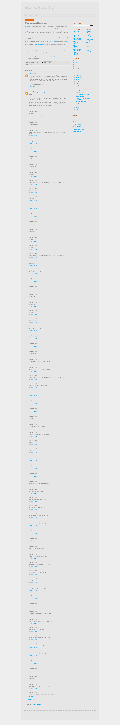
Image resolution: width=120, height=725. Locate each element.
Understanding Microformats (77, 50)
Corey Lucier (77, 128)
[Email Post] (42, 62)
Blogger (62, 716)
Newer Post (28, 702)
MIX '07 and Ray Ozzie (81, 101)
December (78, 71)
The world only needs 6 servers (49, 41)
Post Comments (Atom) (36, 704)
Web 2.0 (32, 64)
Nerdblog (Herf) (77, 118)
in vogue (66, 41)
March (77, 105)
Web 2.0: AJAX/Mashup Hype (89, 52)
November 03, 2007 (33, 168)
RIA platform (45, 53)
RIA (29, 64)
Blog (26, 15)
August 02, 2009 (32, 696)
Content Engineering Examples (88, 48)
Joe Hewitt (76, 119)
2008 (76, 68)
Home (47, 702)
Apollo (54, 56)
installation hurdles (47, 56)
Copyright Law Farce (80, 92)
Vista (41, 56)
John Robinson (77, 121)
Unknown (31, 73)
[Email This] (45, 62)
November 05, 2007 (33, 233)
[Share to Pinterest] (51, 62)
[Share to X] (48, 62)
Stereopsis (76, 123)
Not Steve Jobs (79, 86)
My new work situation (29, 26)
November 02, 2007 (33, 126)
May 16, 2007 (32, 86)
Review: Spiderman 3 (80, 96)
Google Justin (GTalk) (79, 129)
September (78, 77)
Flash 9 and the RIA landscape (77, 39)
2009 (76, 66)
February (78, 107)
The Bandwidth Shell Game (82, 88)
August (77, 79)
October (78, 75)
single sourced (28, 53)
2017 (76, 60)
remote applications (40, 44)
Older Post (67, 702)
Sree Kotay (31, 91)
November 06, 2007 (33, 566)
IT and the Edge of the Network (82, 94)
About (36, 15)
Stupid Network (47, 92)
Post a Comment (30, 699)
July (77, 81)
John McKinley (77, 126)
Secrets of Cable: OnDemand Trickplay (89, 33)
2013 (76, 62)
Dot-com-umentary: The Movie (89, 37)
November (78, 73)
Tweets (31, 15)
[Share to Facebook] (50, 62)
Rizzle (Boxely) (77, 131)
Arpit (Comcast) (77, 124)
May (77, 85)
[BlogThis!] (46, 62)
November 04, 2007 (33, 208)
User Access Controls (34, 56)
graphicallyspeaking (39, 7)
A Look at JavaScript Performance (77, 42)
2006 (76, 112)
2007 (76, 70)
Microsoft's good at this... (81, 90)
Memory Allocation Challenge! (76, 53)
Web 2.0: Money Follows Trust (89, 40)
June (77, 83)
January (78, 109)
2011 (76, 64)
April (77, 103)
